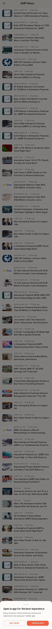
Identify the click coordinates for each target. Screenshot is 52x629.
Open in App (38, 623)
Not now (14, 623)
